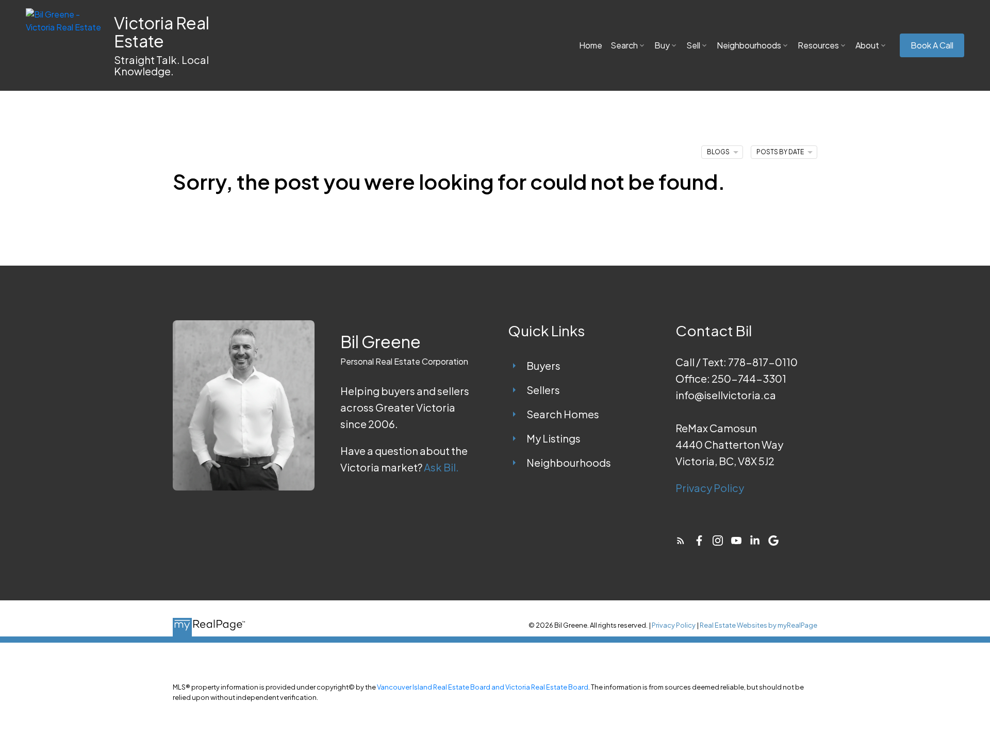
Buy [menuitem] (662, 45)
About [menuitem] (867, 45)
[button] (932, 45)
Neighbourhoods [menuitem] (749, 45)
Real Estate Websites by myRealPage (758, 625)
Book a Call (932, 45)
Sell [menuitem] (693, 45)
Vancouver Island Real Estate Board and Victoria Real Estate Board (482, 687)
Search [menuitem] (624, 45)
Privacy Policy (709, 487)
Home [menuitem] (590, 45)
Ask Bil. (441, 467)
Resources (818, 45)
